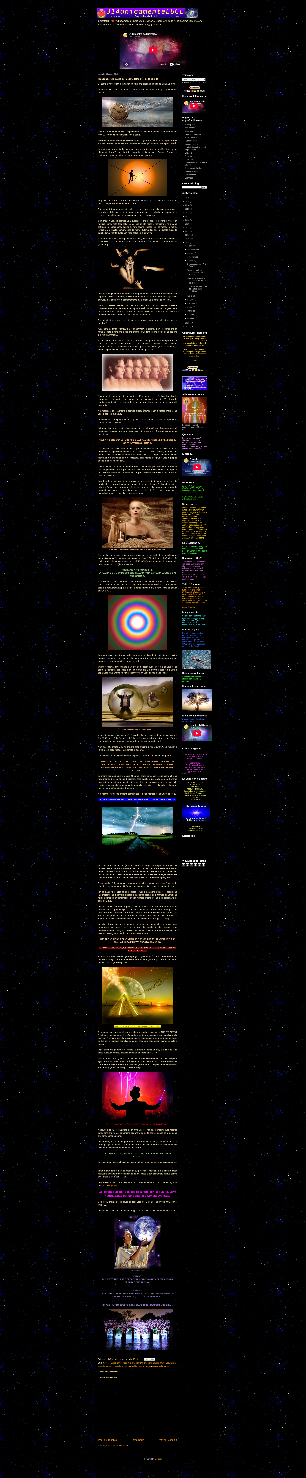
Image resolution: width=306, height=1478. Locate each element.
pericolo (109, 1366)
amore (113, 1363)
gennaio (191, 318)
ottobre (190, 253)
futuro (162, 1363)
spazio (155, 1366)
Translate (202, 82)
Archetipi (188, 156)
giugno (190, 300)
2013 (187, 323)
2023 (187, 209)
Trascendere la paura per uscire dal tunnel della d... (196, 280)
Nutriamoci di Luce (193, 141)
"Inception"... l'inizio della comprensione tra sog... (196, 272)
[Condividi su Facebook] (152, 1359)
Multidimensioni (191, 171)
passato (101, 1366)
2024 (187, 205)
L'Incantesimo (190, 175)
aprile (190, 307)
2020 (187, 220)
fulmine (156, 1363)
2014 (187, 243)
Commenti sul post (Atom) (117, 1446)
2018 (187, 228)
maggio (190, 303)
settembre (191, 257)
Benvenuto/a (190, 128)
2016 (187, 235)
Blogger (158, 1459)
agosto (190, 261)
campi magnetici (124, 1363)
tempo (166, 1366)
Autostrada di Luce (193, 138)
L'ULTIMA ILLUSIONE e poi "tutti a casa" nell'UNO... (197, 289)
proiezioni (126, 1366)
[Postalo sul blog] (147, 1359)
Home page (137, 1439)
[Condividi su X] (149, 1359)
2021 (187, 216)
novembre (191, 250)
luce (167, 1363)
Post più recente (107, 1439)
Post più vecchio (167, 1439)
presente (117, 1366)
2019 (187, 224)
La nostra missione (193, 134)
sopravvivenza (145, 1366)
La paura (188, 153)
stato (161, 1366)
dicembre (191, 246)
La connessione (191, 144)
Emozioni (189, 159)
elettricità (139, 1363)
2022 (187, 213)
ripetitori (134, 1366)
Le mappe (189, 178)
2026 (187, 198)
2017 (187, 231)
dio (133, 1363)
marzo (190, 311)
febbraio (191, 315)
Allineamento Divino (193, 168)
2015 (187, 239)
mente (172, 1363)
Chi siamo (189, 131)
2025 (187, 202)
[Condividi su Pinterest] (154, 1359)
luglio (190, 296)
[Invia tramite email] (145, 1359)
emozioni (148, 1363)
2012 (187, 327)
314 (108, 1363)
